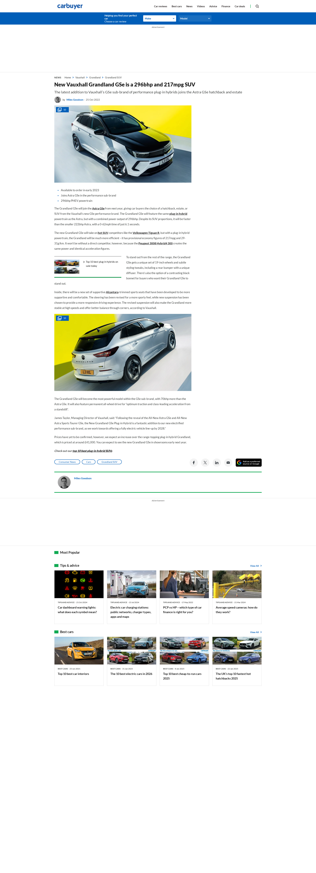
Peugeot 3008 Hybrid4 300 (155, 243)
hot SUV (103, 233)
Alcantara (112, 292)
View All (254, 565)
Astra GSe (98, 208)
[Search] (257, 6)
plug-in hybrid (178, 213)
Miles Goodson (74, 99)
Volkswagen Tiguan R (146, 233)
